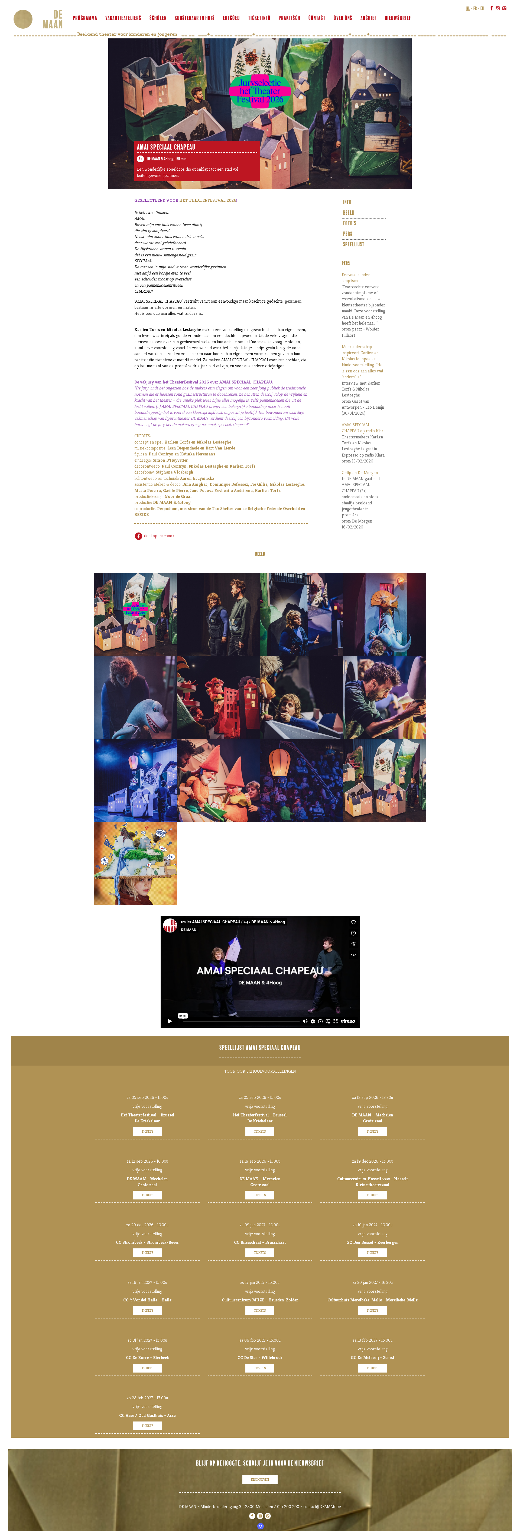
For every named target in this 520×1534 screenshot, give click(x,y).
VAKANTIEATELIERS (123, 18)
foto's (349, 223)
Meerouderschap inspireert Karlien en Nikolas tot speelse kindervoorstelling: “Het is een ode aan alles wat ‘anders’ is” (363, 362)
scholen (158, 18)
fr (475, 8)
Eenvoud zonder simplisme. (356, 277)
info (347, 202)
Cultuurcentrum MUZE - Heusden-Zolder (260, 1300)
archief (368, 18)
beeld (349, 213)
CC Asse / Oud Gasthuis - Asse (147, 1415)
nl (468, 8)
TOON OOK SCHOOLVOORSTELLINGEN (260, 1071)
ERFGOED (231, 18)
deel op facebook (158, 535)
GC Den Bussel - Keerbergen (372, 1242)
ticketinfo (259, 18)
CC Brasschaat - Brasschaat (260, 1242)
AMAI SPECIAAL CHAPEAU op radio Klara (363, 428)
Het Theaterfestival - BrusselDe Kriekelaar (147, 1118)
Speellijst (354, 244)
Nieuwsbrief (398, 18)
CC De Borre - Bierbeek (147, 1357)
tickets (147, 1131)
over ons (343, 18)
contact (317, 18)
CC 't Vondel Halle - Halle (147, 1300)
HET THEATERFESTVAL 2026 (207, 200)
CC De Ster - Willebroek (260, 1357)
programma (85, 18)
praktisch (289, 18)
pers (347, 234)
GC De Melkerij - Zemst (372, 1357)
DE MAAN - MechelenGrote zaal (372, 1118)
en (482, 8)
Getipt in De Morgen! (360, 472)
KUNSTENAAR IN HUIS (195, 18)
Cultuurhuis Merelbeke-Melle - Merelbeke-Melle (372, 1300)
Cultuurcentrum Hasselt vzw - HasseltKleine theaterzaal (372, 1182)
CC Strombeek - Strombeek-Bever (147, 1242)
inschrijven (260, 1479)
